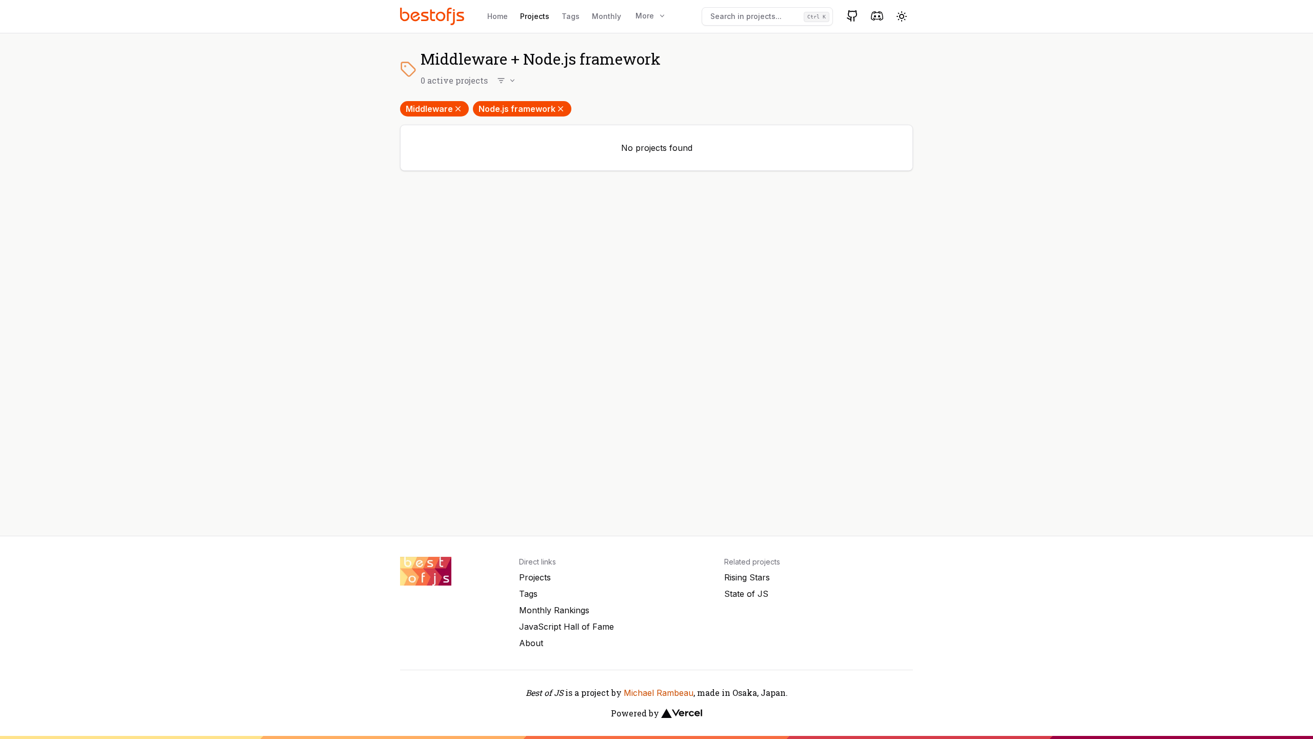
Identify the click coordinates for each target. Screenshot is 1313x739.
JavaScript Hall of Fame (566, 626)
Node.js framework (517, 109)
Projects (534, 16)
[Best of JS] (433, 16)
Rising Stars (747, 577)
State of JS (746, 594)
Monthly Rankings (554, 610)
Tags (571, 16)
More (644, 15)
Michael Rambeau (658, 693)
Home (497, 16)
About (531, 643)
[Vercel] (681, 713)
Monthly (606, 16)
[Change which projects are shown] (507, 80)
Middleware (429, 109)
